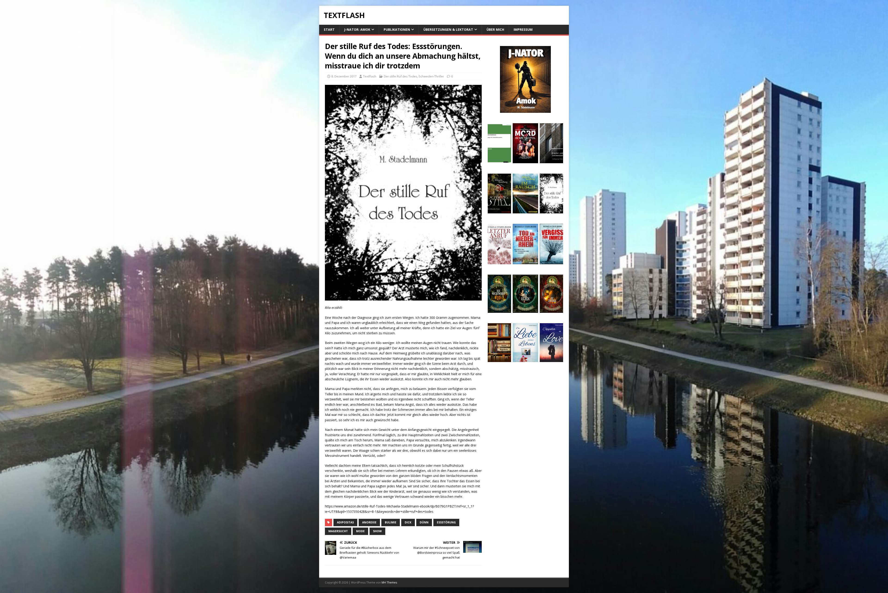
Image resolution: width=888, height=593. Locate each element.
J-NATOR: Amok (357, 29)
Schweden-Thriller (431, 76)
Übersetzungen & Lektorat (448, 29)
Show (377, 531)
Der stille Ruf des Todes (400, 76)
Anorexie (369, 522)
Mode (360, 531)
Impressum (523, 29)
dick (408, 522)
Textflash (369, 76)
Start (329, 29)
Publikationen (397, 29)
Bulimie (390, 522)
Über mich (495, 29)
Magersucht (338, 531)
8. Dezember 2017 (343, 76)
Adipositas (345, 522)
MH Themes (389, 582)
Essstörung (446, 522)
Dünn (424, 522)
